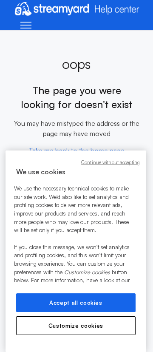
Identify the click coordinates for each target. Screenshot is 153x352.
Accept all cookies (75, 302)
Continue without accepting (110, 162)
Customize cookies (75, 325)
